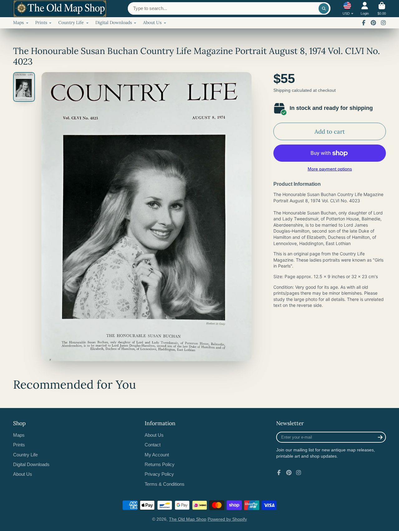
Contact (153, 444)
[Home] (60, 8)
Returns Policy (160, 464)
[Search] (324, 8)
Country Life (71, 22)
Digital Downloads (113, 22)
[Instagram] (383, 23)
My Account (157, 454)
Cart (381, 8)
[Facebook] (364, 23)
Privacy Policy (159, 474)
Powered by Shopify (227, 519)
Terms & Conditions (165, 484)
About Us (152, 22)
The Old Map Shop (187, 519)
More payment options (330, 168)
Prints (41, 22)
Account (365, 8)
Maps (18, 22)
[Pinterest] (373, 23)
